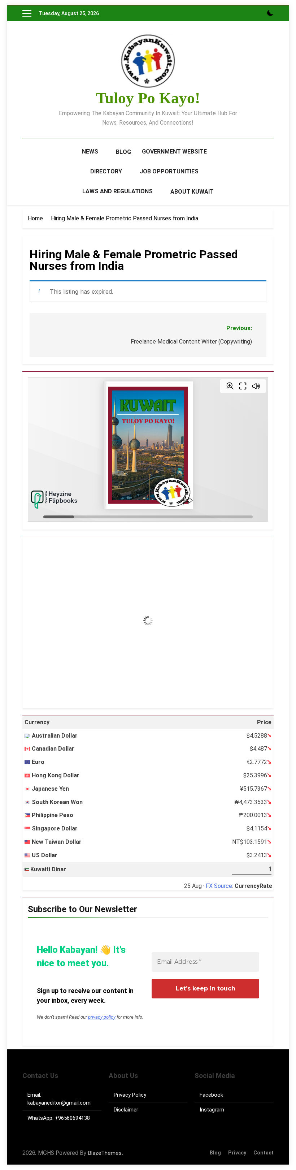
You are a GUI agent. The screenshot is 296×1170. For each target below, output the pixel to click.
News (90, 151)
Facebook (211, 1095)
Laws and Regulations (117, 191)
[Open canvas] (26, 13)
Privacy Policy (130, 1095)
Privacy (237, 1153)
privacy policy (102, 1017)
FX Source (219, 885)
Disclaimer (126, 1109)
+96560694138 (72, 1118)
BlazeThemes (105, 1153)
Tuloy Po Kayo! (148, 98)
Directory (106, 171)
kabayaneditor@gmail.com (59, 1103)
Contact (263, 1153)
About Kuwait (192, 191)
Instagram (212, 1109)
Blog (123, 151)
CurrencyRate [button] (253, 885)
